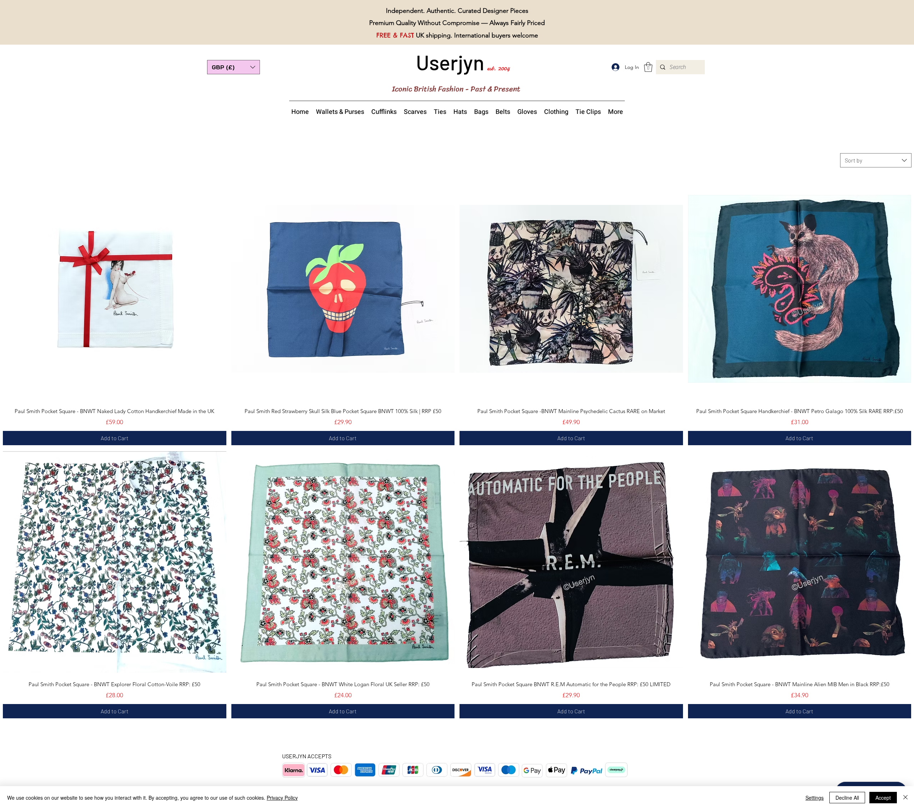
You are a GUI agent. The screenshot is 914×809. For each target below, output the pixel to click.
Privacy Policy (282, 797)
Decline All (847, 797)
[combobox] (876, 160)
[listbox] (233, 67)
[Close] (905, 797)
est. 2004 (498, 68)
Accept (883, 797)
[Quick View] (114, 289)
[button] (233, 67)
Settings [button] (814, 797)
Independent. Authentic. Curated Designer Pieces (457, 11)
